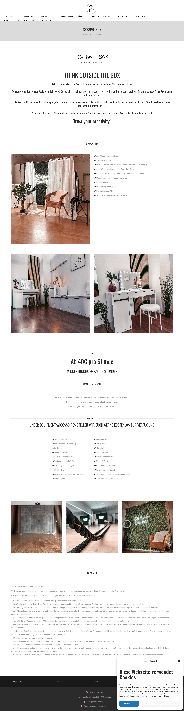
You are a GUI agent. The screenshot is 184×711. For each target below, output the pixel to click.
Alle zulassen (129, 704)
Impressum (17, 681)
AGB (96, 681)
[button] (179, 661)
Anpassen (170, 704)
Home (85, 34)
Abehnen (149, 704)
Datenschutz (59, 681)
